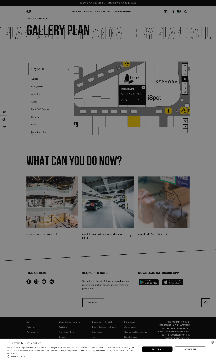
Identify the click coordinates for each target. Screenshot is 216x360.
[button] (72, 356)
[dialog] (108, 180)
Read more (12, 353)
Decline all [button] (190, 349)
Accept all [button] (157, 349)
